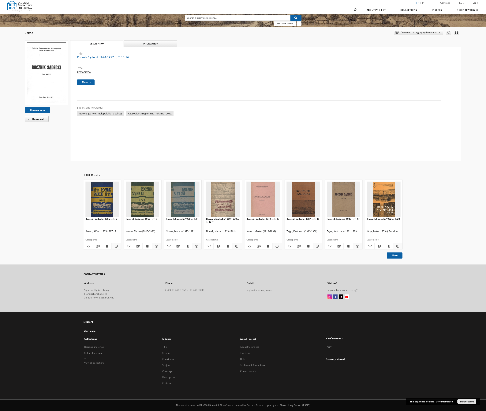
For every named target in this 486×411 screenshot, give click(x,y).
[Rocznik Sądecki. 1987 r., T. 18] (303, 199)
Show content (37, 110)
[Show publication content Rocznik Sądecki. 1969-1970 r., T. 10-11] (227, 246)
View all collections (94, 362)
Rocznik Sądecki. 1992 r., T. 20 (383, 219)
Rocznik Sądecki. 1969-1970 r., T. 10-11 (222, 220)
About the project (249, 346)
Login (475, 2)
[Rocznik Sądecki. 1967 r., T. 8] (142, 199)
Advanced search (285, 23)
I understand (467, 401)
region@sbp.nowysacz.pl (259, 290)
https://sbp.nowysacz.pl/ (340, 290)
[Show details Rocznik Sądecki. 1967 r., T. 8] (155, 246)
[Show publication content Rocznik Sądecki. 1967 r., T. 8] (147, 246)
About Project (376, 10)
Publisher (167, 383)
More (395, 255)
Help (242, 359)
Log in (329, 346)
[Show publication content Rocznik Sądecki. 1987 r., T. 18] (307, 246)
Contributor (168, 359)
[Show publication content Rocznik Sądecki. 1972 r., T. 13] (267, 246)
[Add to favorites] (448, 32)
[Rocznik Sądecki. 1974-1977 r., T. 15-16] (46, 72)
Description (168, 377)
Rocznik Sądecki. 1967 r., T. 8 (141, 219)
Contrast (445, 2)
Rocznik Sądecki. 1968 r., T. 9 (181, 219)
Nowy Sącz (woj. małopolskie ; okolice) (100, 113)
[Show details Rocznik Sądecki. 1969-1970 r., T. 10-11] (236, 246)
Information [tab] (150, 43)
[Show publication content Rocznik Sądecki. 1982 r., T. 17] (348, 246)
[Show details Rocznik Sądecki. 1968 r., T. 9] (196, 246)
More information (444, 401)
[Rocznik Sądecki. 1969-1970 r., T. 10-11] (223, 199)
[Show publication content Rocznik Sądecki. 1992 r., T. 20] (388, 246)
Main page (89, 330)
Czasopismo (84, 72)
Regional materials (94, 346)
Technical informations (252, 365)
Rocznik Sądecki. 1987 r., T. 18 (302, 219)
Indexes (437, 10)
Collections (408, 10)
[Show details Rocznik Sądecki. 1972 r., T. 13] (276, 246)
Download (38, 119)
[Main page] (355, 10)
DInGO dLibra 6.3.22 (210, 405)
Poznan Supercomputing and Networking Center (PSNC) (278, 405)
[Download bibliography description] (97, 246)
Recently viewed (468, 10)
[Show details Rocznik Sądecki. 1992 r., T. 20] (397, 246)
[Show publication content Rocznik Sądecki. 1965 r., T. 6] (106, 246)
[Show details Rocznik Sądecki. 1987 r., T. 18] (316, 246)
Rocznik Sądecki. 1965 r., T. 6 (101, 219)
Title (164, 346)
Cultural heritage (93, 353)
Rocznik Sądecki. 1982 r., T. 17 (343, 219)
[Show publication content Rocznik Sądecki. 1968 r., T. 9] (187, 246)
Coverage (167, 371)
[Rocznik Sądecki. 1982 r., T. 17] (343, 199)
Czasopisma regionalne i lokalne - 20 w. (150, 113)
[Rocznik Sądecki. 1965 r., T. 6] (102, 199)
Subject (166, 365)
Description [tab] (97, 43)
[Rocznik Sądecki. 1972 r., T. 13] (263, 199)
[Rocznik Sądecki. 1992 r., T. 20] (383, 199)
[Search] (295, 18)
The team (245, 353)
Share (461, 3)
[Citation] (456, 32)
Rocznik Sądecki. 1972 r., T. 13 (262, 219)
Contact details (248, 371)
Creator (166, 353)
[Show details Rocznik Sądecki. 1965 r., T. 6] (115, 246)
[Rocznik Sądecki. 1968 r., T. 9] (182, 199)
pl (423, 3)
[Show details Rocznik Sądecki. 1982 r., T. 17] (357, 246)
